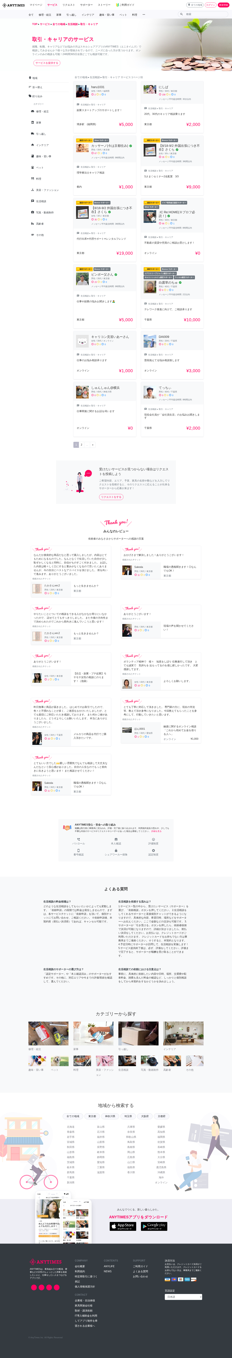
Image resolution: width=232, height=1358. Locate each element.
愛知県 (101, 1162)
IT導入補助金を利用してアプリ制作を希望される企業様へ (86, 1320)
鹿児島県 (161, 1167)
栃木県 (70, 1167)
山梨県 (101, 1142)
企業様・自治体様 (85, 1300)
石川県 (101, 1132)
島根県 (131, 1147)
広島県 (131, 1157)
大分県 (161, 1157)
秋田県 (70, 1147)
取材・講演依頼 (83, 1310)
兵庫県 (131, 1126)
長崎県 (161, 1147)
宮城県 (70, 1142)
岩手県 (70, 1137)
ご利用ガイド (140, 1266)
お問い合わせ (140, 1276)
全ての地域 (73, 1116)
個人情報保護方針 (85, 1286)
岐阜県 (101, 1152)
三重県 (101, 1167)
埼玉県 (128, 1116)
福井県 (101, 1137)
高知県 (161, 1132)
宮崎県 (161, 1162)
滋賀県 (101, 1172)
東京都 (92, 1116)
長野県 (101, 1147)
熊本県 (161, 1152)
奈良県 (131, 1132)
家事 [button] (58, 14)
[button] (195, 5)
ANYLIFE (109, 1266)
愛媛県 (161, 1126)
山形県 (70, 1152)
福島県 (70, 1157)
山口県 (131, 1162)
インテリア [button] (88, 14)
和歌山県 (131, 1137)
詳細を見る (156, 831)
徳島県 (131, 1167)
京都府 (161, 1116)
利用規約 (80, 1271)
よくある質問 (140, 1271)
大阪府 (145, 1116)
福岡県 (161, 1137)
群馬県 (70, 1172)
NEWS (108, 1271)
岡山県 (131, 1152)
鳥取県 (131, 1142)
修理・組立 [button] (45, 14)
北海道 (70, 1126)
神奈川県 (110, 1116)
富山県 (101, 1126)
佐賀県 (161, 1142)
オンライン (161, 1182)
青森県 (70, 1132)
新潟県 (70, 1182)
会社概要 (80, 1266)
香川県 (131, 1172)
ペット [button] (123, 14)
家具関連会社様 (83, 1305)
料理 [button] (134, 14)
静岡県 (101, 1157)
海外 (161, 1177)
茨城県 (70, 1162)
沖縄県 (161, 1172)
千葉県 (70, 1177)
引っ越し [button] (71, 14)
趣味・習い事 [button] (106, 14)
